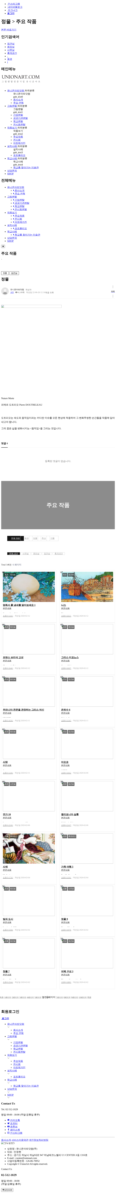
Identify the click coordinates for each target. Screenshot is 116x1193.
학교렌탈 (18, 121)
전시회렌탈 (19, 124)
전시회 (17, 140)
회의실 (10, 47)
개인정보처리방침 (38, 1140)
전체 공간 (13, 553)
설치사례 (12, 146)
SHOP (10, 173)
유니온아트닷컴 (16, 90)
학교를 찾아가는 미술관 (26, 167)
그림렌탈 (12, 106)
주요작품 (18, 136)
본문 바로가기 (8, 29)
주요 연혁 (18, 103)
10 (83, 997)
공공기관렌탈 (20, 118)
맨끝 (89, 997)
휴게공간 (12, 53)
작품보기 (12, 127)
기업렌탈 (18, 115)
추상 (44, 538)
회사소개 (18, 99)
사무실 (10, 50)
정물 (35, 538)
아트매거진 (19, 143)
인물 (52, 538)
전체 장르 (15, 538)
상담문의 (12, 170)
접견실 (10, 43)
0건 (12, 292)
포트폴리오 (19, 155)
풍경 (9, 59)
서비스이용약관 (19, 1140)
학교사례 (12, 158)
